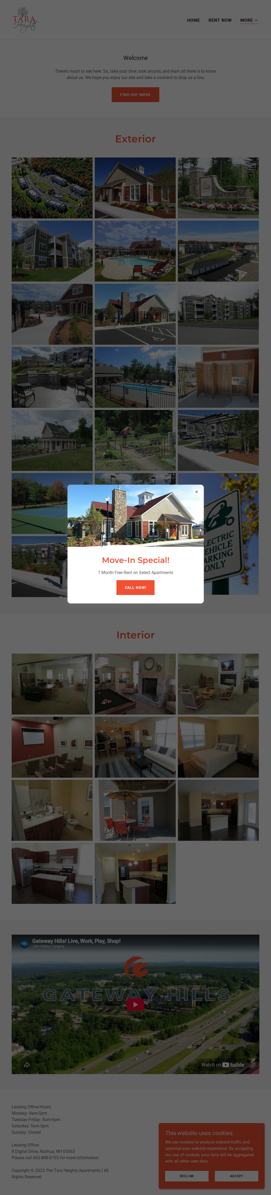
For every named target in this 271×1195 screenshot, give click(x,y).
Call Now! (135, 587)
